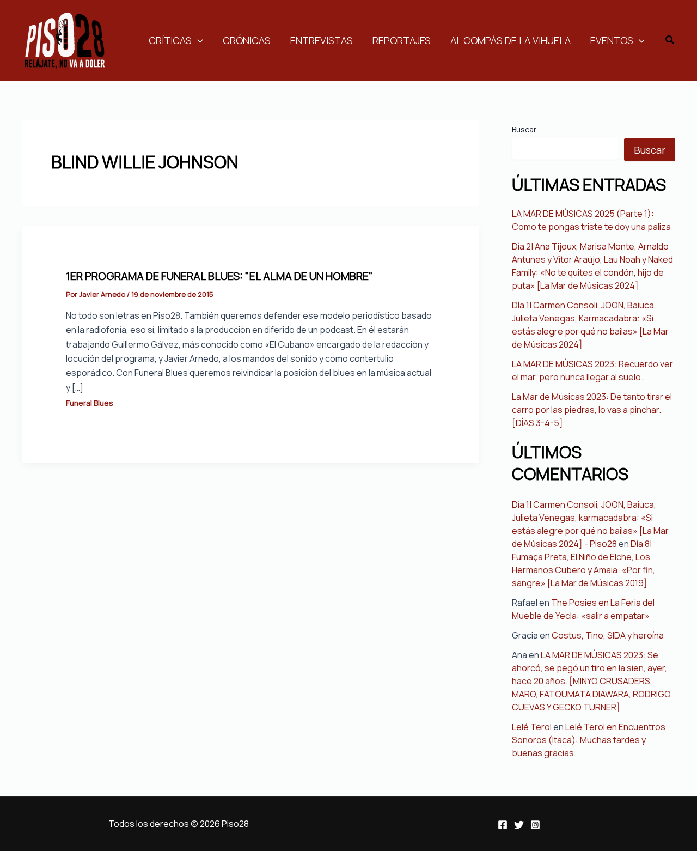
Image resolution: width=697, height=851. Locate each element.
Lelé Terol (532, 727)
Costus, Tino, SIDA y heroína (608, 635)
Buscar (524, 129)
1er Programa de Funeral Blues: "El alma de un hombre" (219, 276)
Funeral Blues (89, 403)
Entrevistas (321, 40)
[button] (670, 40)
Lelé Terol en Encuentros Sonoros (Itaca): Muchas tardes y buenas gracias (588, 740)
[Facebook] (503, 825)
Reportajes (401, 40)
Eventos (611, 40)
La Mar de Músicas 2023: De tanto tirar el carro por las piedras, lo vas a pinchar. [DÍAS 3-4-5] (592, 410)
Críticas (170, 40)
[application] (197, 40)
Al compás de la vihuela (510, 40)
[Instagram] (535, 825)
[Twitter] (519, 825)
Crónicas (247, 40)
